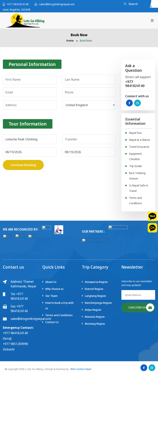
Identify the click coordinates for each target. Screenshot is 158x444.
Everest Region (94, 289)
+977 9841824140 (18, 4)
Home (70, 40)
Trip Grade (135, 166)
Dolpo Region (93, 310)
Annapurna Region (96, 282)
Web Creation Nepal (80, 369)
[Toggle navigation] (152, 20)
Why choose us (54, 289)
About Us (50, 282)
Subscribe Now (138, 307)
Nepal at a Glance (139, 140)
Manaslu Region (95, 316)
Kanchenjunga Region (98, 303)
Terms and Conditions (59, 315)
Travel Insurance (139, 147)
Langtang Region (95, 296)
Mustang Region (95, 323)
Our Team (51, 296)
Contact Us (52, 322)
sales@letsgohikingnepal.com (57, 4)
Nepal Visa (135, 133)
